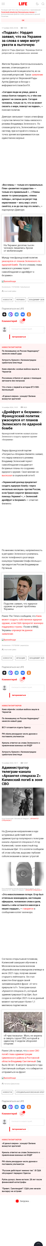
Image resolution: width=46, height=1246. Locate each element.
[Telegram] (16, 314)
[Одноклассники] (28, 314)
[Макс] (10, 314)
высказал (7, 475)
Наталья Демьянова (11, 1084)
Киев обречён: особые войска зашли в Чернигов (20, 370)
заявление (37, 74)
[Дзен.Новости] (4, 314)
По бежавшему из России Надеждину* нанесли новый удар (20, 352)
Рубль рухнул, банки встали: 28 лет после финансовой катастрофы (22, 1181)
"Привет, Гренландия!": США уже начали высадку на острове (21, 1190)
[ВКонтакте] (22, 314)
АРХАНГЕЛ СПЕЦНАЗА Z (33, 890)
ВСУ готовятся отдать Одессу (16, 727)
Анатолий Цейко (10, 291)
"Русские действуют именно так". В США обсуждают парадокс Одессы (21, 1171)
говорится (28, 908)
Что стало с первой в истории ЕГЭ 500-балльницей (20, 388)
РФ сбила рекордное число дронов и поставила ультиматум (19, 735)
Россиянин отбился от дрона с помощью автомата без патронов (21, 379)
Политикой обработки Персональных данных (17, 12)
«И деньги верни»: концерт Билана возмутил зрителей (19, 397)
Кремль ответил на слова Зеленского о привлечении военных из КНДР (21, 744)
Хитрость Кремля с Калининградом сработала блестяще (19, 361)
